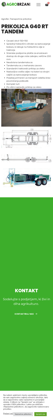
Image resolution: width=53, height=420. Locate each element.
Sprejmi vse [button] (40, 414)
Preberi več (8, 413)
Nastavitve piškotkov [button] (23, 414)
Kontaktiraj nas (24, 313)
